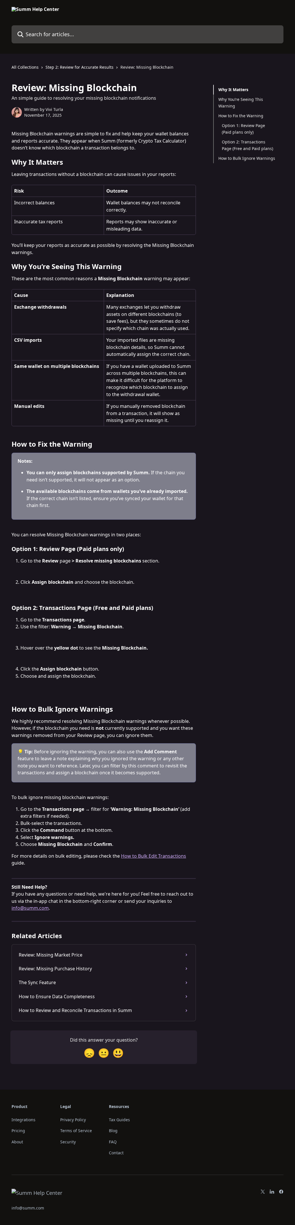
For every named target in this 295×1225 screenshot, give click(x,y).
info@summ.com (30, 908)
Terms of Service (76, 1130)
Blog (113, 1130)
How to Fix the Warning (240, 115)
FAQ (113, 1142)
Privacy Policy (73, 1119)
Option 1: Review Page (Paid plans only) (243, 129)
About (17, 1142)
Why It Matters (233, 89)
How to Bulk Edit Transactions (153, 856)
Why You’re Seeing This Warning (240, 102)
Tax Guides (119, 1119)
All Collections (25, 67)
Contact (116, 1152)
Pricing (18, 1130)
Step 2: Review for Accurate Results (80, 67)
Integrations (23, 1119)
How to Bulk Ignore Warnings (246, 158)
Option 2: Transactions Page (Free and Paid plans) (247, 145)
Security (68, 1142)
